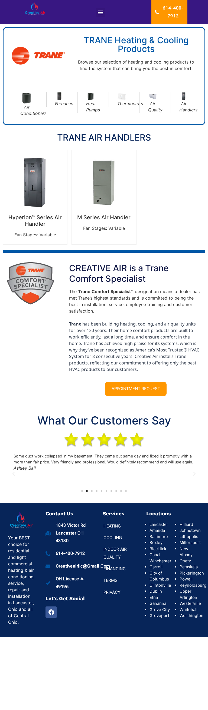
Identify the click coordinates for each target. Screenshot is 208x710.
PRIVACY (112, 592)
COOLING (112, 537)
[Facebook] (51, 612)
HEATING (112, 526)
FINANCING (114, 568)
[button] (100, 12)
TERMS (110, 580)
